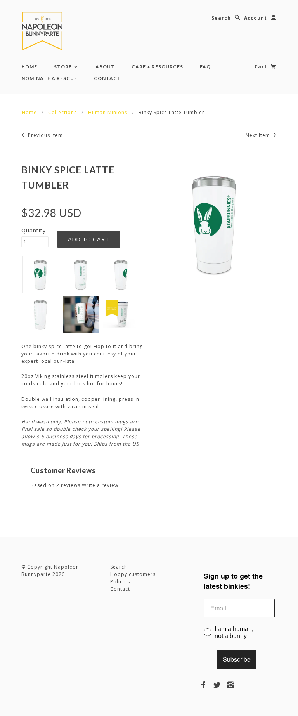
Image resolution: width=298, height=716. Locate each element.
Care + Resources (157, 66)
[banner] (43, 31)
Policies (120, 581)
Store (63, 66)
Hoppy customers (133, 574)
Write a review (100, 485)
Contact (107, 78)
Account (255, 18)
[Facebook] (203, 685)
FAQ (205, 66)
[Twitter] (217, 685)
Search (221, 18)
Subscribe (237, 659)
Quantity (33, 230)
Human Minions (107, 112)
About (105, 66)
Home (29, 66)
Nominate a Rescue (49, 78)
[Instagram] (231, 685)
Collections (62, 112)
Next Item (259, 135)
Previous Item (44, 135)
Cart (262, 66)
